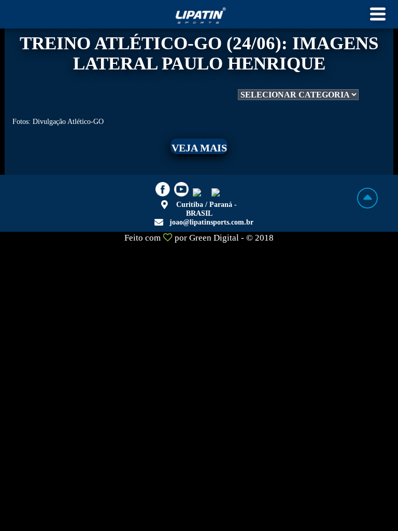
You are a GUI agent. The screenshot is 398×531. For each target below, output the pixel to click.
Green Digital (214, 238)
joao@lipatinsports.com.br (211, 222)
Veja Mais (199, 147)
